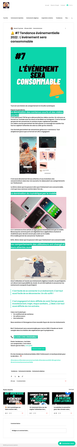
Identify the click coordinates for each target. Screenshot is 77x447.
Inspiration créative (47, 18)
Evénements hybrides (17, 18)
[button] (72, 18)
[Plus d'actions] (65, 28)
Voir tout (71, 389)
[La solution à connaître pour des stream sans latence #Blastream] (63, 398)
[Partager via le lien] (22, 376)
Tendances (59, 18)
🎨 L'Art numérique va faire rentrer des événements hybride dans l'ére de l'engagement (12, 408)
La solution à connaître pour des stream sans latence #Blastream (62, 408)
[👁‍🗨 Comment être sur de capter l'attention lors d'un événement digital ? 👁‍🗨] (38, 398)
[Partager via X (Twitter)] (15, 376)
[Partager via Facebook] (11, 376)
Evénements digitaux (32, 18)
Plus (66, 18)
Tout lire (5, 18)
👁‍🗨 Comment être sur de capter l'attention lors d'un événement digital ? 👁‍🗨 (38, 408)
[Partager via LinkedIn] (18, 376)
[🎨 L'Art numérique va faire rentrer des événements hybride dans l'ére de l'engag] (14, 398)
